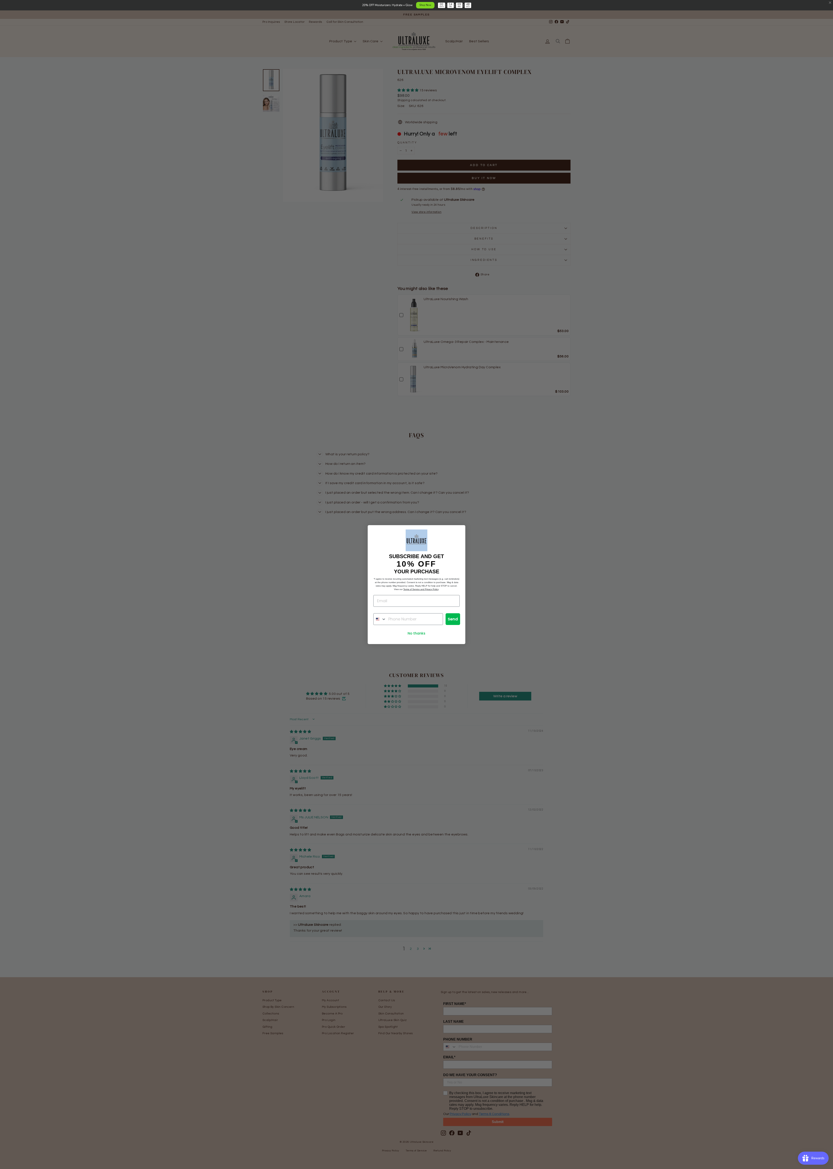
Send (453, 619)
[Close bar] (830, 2)
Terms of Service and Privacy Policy (420, 589)
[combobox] (380, 619)
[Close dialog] (460, 530)
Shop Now (425, 5)
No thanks (416, 633)
